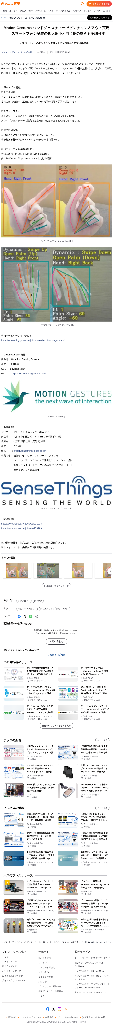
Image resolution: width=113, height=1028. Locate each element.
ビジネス (87, 11)
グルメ (23, 11)
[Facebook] (19, 616)
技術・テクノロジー (27, 609)
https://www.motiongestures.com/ (29, 373)
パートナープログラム (30, 1017)
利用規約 (49, 1017)
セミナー (42, 996)
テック (97, 11)
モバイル (106, 11)
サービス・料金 (9, 961)
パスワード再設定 (46, 967)
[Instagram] (59, 1009)
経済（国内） (62, 609)
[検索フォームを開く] (82, 4)
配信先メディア (9, 966)
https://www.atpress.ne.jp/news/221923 (21, 523)
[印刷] (36, 616)
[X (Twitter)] (25, 616)
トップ (4, 942)
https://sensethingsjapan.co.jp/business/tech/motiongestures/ (32, 340)
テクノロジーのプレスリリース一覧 (28, 942)
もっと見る (102, 740)
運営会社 (12, 1017)
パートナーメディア (11, 971)
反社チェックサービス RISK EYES (90, 992)
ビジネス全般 (46, 609)
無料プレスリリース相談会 (50, 991)
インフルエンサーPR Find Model (90, 971)
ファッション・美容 (44, 11)
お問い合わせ (56, 641)
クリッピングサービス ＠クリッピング (92, 958)
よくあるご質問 (45, 977)
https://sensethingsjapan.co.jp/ (30, 451)
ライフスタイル (63, 11)
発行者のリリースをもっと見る (56, 725)
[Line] (30, 616)
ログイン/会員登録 (100, 4)
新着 (5, 11)
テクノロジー (24, 601)
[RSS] (65, 1009)
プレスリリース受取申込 (49, 986)
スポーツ (77, 11)
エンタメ (13, 11)
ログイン (42, 963)
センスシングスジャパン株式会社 (16, 52)
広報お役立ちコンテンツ (13, 980)
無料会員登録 (44, 958)
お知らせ (42, 981)
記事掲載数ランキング (12, 976)
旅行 (31, 11)
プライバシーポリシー (68, 1017)
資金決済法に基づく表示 (93, 1017)
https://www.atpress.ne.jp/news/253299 (21, 528)
